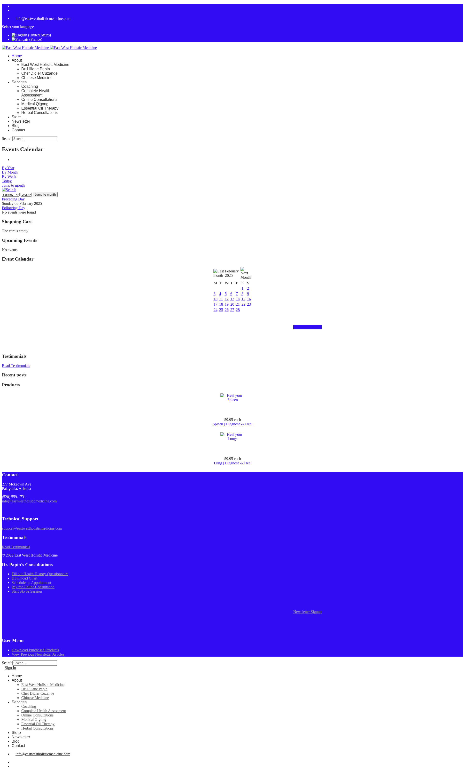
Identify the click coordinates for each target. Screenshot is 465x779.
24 (215, 310)
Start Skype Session (27, 591)
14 (238, 299)
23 (249, 304)
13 (232, 299)
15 (243, 299)
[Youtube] (13, 10)
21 (238, 304)
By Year (8, 168)
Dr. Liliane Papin (35, 69)
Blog (16, 126)
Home (17, 56)
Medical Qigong (34, 104)
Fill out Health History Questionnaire (40, 574)
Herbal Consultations (39, 113)
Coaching (29, 86)
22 (243, 304)
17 (215, 304)
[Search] (9, 190)
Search (7, 138)
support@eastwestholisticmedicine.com (32, 528)
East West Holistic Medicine (45, 65)
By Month (10, 172)
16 (249, 299)
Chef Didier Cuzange (39, 73)
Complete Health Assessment (35, 93)
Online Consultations (39, 99)
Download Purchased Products (35, 650)
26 (227, 310)
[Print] (13, 160)
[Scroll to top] (3, 775)
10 (215, 299)
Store (16, 117)
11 (221, 299)
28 (238, 310)
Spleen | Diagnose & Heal (232, 424)
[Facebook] (13, 6)
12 (227, 299)
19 (227, 304)
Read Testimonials (16, 366)
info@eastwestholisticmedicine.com (43, 18)
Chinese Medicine (37, 78)
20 (232, 304)
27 (232, 310)
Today (7, 181)
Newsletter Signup (307, 327)
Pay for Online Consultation (33, 587)
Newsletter (21, 121)
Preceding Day (13, 199)
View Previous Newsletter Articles (38, 654)
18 (221, 304)
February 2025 (232, 273)
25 (221, 310)
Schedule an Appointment (31, 582)
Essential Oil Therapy (39, 108)
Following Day (13, 208)
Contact (18, 130)
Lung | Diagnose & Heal (232, 463)
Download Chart (24, 578)
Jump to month (13, 185)
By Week (9, 177)
